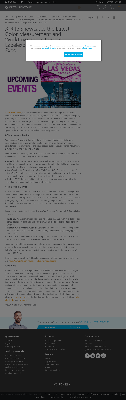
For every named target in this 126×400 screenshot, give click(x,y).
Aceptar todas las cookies (73, 55)
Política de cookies (89, 46)
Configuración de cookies (48, 48)
